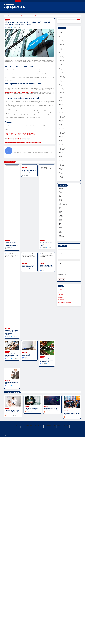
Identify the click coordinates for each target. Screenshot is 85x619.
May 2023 (60, 83)
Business (60, 193)
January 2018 (61, 161)
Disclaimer (60, 292)
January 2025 (61, 56)
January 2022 (61, 101)
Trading (60, 233)
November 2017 (62, 164)
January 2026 (61, 40)
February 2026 (61, 39)
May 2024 (60, 67)
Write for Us (60, 296)
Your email (60, 253)
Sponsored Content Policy (62, 304)
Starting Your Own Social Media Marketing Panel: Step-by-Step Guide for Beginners (21, 134)
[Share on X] (11, 139)
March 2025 (61, 53)
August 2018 (61, 152)
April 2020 (60, 125)
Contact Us (60, 289)
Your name (60, 248)
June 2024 (60, 65)
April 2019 (60, 141)
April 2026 (60, 36)
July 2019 (60, 137)
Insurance (60, 212)
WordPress (18, 435)
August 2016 (61, 177)
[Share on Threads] (25, 139)
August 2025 (61, 47)
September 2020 (62, 119)
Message (59, 263)
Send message (61, 279)
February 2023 (61, 87)
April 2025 (60, 52)
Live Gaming (61, 216)
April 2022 (60, 99)
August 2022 (61, 95)
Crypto (60, 196)
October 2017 (61, 165)
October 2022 (61, 92)
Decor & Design (61, 197)
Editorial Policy (60, 300)
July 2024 (60, 64)
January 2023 (61, 88)
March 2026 (61, 37)
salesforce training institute (30, 142)
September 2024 (62, 61)
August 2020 (61, 120)
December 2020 (61, 115)
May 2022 (60, 97)
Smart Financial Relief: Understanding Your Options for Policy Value (11, 355)
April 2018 (60, 157)
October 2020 (61, 117)
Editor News (23, 435)
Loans (60, 217)
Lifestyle (60, 215)
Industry (60, 211)
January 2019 (61, 145)
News (60, 223)
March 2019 (61, 143)
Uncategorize (61, 236)
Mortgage (60, 221)
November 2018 (62, 148)
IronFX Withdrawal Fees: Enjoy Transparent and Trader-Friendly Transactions (20, 133)
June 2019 (60, 139)
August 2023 (61, 79)
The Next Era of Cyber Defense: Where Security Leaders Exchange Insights (11, 244)
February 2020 (61, 128)
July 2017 (60, 169)
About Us (59, 291)
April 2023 (60, 84)
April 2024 (60, 68)
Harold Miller (9, 247)
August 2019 (61, 136)
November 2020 (62, 116)
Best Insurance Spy (14, 6)
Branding (60, 192)
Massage (60, 220)
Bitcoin (60, 191)
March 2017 (61, 173)
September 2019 (62, 135)
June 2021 (60, 107)
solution (39, 142)
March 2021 (61, 111)
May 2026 (60, 35)
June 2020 (60, 123)
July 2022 (60, 96)
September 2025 (62, 45)
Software (60, 229)
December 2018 (61, 147)
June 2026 (60, 33)
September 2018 (62, 151)
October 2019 (61, 133)
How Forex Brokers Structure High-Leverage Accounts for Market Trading (29, 170)
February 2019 (61, 144)
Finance (60, 203)
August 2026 (61, 31)
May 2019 (60, 140)
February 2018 (61, 160)
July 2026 (60, 32)
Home (6, 15)
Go (78, 20)
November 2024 (62, 59)
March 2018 (61, 159)
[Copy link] (28, 139)
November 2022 (62, 91)
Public (60, 224)
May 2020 (60, 124)
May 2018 (60, 156)
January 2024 (61, 72)
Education (60, 200)
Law (59, 213)
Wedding (60, 237)
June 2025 (60, 49)
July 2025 (60, 48)
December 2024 (61, 57)
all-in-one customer (10, 142)
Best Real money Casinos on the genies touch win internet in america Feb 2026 (46, 360)
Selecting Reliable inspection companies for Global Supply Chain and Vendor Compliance (22, 132)
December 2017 (61, 163)
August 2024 (61, 63)
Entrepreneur (61, 201)
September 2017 (62, 167)
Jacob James (9, 27)
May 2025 (60, 51)
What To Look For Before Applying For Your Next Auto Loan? (47, 244)
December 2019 (61, 131)
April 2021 (60, 109)
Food (60, 205)
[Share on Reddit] (20, 139)
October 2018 (61, 149)
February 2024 (61, 71)
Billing (60, 189)
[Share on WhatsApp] (16, 139)
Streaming (60, 232)
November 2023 (62, 75)
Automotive (61, 188)
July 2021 (60, 105)
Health (60, 208)
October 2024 (61, 60)
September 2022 (62, 93)
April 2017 (60, 172)
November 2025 (62, 43)
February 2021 (61, 112)
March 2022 (61, 100)
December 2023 (61, 73)
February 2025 (61, 55)
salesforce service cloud (20, 142)
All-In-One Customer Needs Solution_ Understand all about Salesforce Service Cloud (22, 15)
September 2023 (62, 77)
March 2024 (61, 69)
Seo (59, 228)
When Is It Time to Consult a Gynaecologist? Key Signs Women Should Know (13, 412)
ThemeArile (28, 435)
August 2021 (61, 104)
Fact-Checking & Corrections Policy (64, 302)
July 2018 (60, 153)
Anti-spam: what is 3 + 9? (62, 274)
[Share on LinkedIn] (13, 139)
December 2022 (61, 89)
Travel (60, 235)
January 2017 (61, 176)
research (60, 227)
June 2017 (60, 171)
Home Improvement (62, 209)
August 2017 (61, 168)
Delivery (60, 199)
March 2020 (61, 127)
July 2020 (60, 121)
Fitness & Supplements (63, 204)
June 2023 (60, 81)
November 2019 (62, 132)
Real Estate (61, 225)
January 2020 (61, 129)
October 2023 (61, 76)
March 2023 (61, 85)
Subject (59, 258)
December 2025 (61, 41)
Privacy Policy (60, 294)
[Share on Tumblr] (23, 139)
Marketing (60, 219)
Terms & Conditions (61, 299)
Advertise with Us (61, 297)
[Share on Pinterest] (18, 139)
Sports (60, 231)
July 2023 (60, 80)
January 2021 (61, 113)
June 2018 (60, 155)
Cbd (59, 195)
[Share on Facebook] (9, 139)
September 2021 (62, 103)
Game (60, 207)
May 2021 (60, 108)
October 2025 (61, 44)
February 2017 (61, 175)
